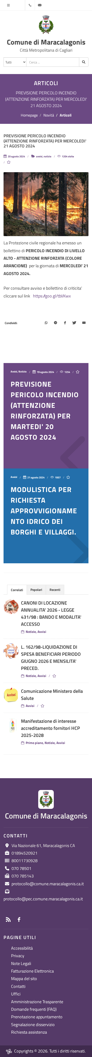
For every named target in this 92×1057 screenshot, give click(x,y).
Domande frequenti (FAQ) (34, 1009)
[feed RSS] (8, 919)
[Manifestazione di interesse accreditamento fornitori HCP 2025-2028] (11, 725)
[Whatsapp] (46, 323)
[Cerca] (83, 62)
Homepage (29, 115)
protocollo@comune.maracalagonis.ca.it (48, 884)
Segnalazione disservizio (33, 1024)
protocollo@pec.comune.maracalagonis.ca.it (43, 899)
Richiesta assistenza (29, 1032)
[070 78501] (30, 5)
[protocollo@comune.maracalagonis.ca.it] (39, 5)
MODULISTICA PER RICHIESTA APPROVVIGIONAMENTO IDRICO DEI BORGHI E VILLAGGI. (44, 510)
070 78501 (21, 868)
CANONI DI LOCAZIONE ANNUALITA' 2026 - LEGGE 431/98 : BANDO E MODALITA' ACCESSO (51, 613)
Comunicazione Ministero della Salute (52, 694)
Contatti (18, 986)
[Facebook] (65, 323)
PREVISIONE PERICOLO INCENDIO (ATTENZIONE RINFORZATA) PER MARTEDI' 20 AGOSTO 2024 (45, 411)
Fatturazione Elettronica (32, 971)
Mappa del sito (24, 978)
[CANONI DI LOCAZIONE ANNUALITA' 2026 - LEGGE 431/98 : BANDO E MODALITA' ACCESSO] (11, 606)
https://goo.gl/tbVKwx (52, 296)
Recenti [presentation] (55, 589)
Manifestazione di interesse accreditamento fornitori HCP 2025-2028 (50, 728)
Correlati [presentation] (17, 589)
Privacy (17, 956)
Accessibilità (22, 948)
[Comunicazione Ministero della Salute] (11, 695)
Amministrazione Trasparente (37, 1002)
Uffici (16, 994)
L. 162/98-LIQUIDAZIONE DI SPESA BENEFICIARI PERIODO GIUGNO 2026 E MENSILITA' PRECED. (51, 657)
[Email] (83, 323)
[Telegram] (55, 323)
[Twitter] (74, 323)
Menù (8, 5)
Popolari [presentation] (36, 589)
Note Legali (21, 963)
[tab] (17, 589)
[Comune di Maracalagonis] (46, 24)
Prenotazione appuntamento (37, 1017)
